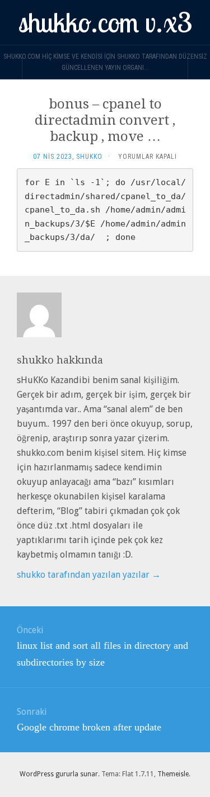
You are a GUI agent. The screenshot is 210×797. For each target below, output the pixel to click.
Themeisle (173, 774)
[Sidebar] (11, 67)
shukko (89, 157)
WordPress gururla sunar (59, 774)
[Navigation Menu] (199, 67)
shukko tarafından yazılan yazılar (89, 574)
